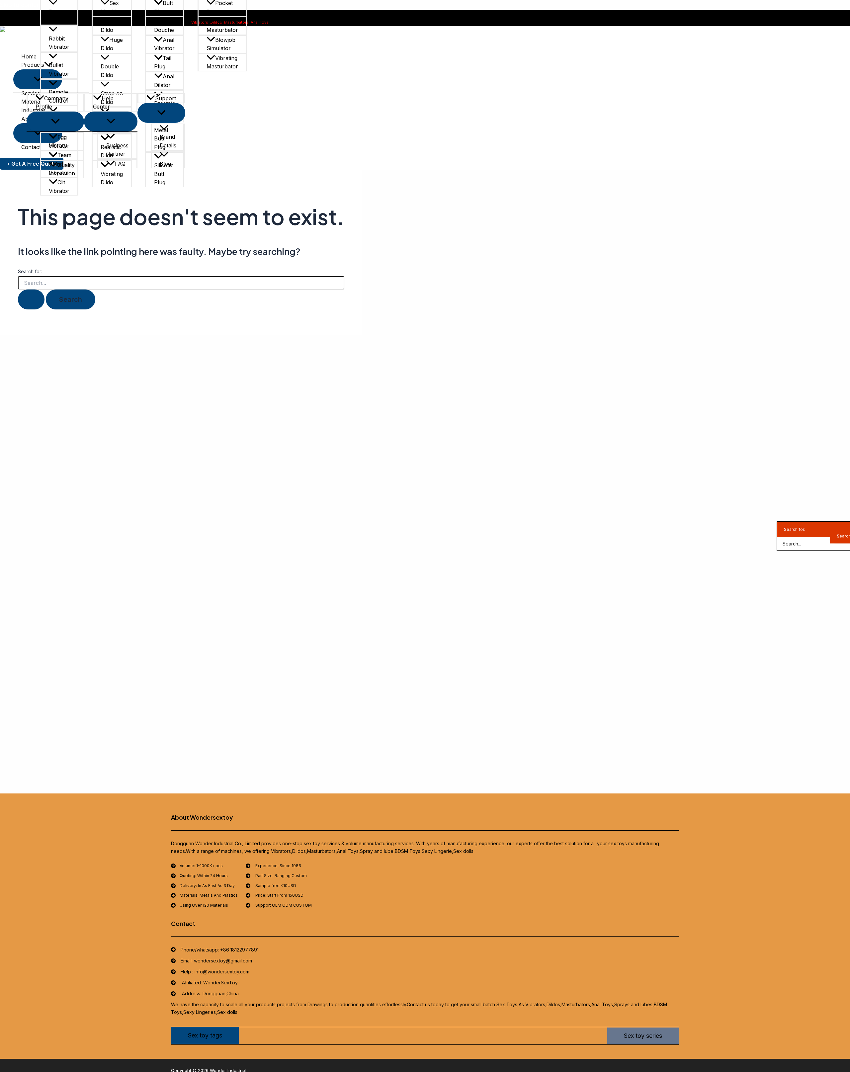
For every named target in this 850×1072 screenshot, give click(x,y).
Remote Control (58, 96)
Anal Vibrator (164, 44)
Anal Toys (260, 22)
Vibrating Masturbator (222, 62)
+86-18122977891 (306, 22)
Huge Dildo (112, 44)
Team (64, 155)
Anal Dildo (111, 25)
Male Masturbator (222, 25)
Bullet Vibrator (59, 69)
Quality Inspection (62, 169)
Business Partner (117, 149)
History (58, 145)
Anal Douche (164, 25)
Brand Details (168, 141)
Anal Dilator (164, 80)
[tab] (205, 1035)
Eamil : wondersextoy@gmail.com (355, 22)
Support (165, 98)
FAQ (120, 163)
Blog (165, 163)
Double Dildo (110, 70)
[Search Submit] (31, 299)
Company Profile (52, 102)
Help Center (103, 102)
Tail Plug (162, 62)
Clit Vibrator (59, 186)
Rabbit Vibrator (59, 42)
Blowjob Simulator (221, 44)
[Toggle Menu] (55, 121)
